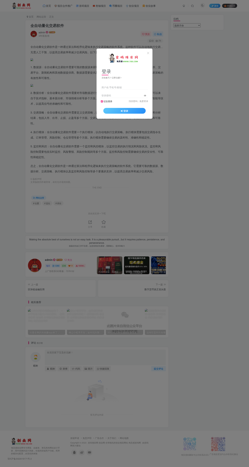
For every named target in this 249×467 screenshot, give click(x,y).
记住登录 (107, 101)
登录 (125, 110)
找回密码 (133, 101)
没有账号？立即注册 (111, 77)
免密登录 (143, 101)
